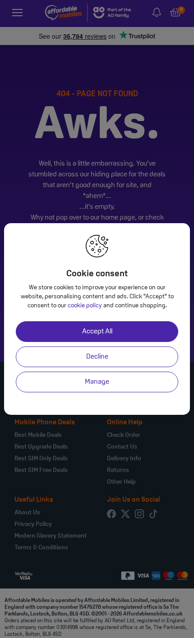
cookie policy (85, 305)
